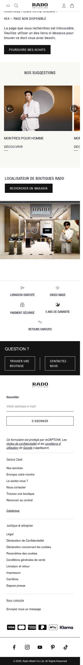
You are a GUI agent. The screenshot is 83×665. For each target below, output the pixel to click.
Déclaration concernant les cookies (28, 547)
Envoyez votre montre (20, 474)
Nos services (14, 468)
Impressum (13, 573)
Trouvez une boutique (20, 494)
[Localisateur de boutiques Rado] (40, 230)
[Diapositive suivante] (74, 109)
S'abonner (40, 421)
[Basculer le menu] (8, 5)
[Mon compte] (64, 5)
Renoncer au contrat (19, 500)
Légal (9, 534)
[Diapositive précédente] (10, 109)
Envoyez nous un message (23, 609)
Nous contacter (16, 487)
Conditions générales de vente (25, 560)
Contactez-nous (59, 363)
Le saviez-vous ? (17, 481)
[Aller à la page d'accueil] (40, 5)
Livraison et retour (18, 566)
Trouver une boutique (19, 363)
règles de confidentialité (21, 444)
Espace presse (15, 585)
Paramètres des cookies (21, 553)
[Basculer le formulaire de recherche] (16, 5)
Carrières (12, 579)
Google (27, 448)
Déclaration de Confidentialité (25, 540)
